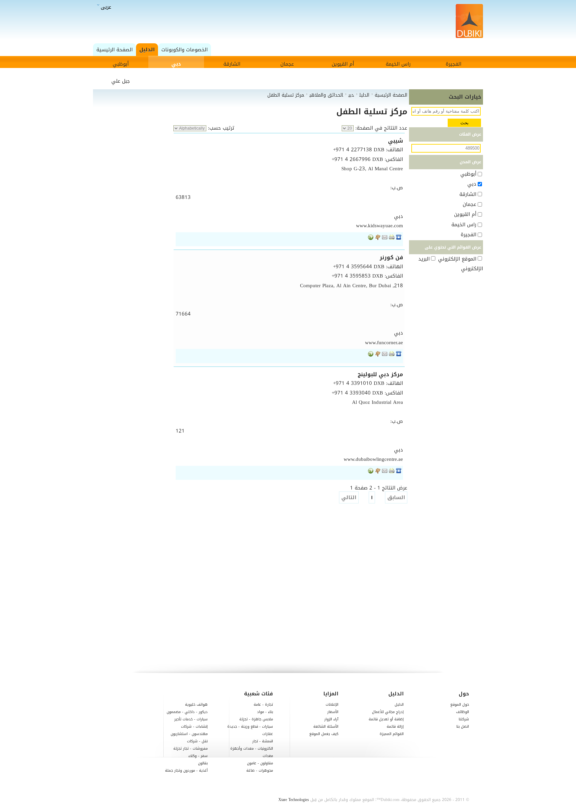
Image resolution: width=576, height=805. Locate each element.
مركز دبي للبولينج (380, 374)
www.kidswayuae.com (379, 225)
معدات (268, 755)
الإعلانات (332, 704)
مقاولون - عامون (260, 763)
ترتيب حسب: (220, 128)
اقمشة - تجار (262, 741)
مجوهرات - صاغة (259, 770)
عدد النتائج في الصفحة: (380, 128)
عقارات (267, 733)
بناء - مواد (265, 711)
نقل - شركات (197, 741)
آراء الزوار (331, 719)
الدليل (399, 704)
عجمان (287, 64)
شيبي (395, 141)
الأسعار (332, 711)
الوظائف (462, 711)
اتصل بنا (462, 726)
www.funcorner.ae (384, 342)
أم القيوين (343, 64)
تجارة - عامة (263, 704)
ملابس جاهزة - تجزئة (256, 719)
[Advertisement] (290, 21)
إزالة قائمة (395, 726)
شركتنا (464, 719)
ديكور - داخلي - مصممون (187, 711)
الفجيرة (453, 64)
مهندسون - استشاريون (189, 733)
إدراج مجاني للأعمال (388, 711)
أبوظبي (121, 64)
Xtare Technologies (293, 799)
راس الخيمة (398, 64)
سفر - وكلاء (198, 755)
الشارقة (231, 64)
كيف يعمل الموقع (323, 733)
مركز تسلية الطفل (371, 111)
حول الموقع (459, 704)
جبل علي (120, 81)
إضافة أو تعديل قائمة (386, 719)
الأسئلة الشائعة (325, 726)
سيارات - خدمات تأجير (191, 719)
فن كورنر (391, 257)
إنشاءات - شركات (194, 726)
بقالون (203, 763)
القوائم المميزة (392, 733)
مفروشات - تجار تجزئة (190, 748)
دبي (176, 64)
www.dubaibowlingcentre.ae (373, 459)
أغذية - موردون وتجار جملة (186, 770)
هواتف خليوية (196, 704)
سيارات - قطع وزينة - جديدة (250, 726)
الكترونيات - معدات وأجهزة (251, 748)
